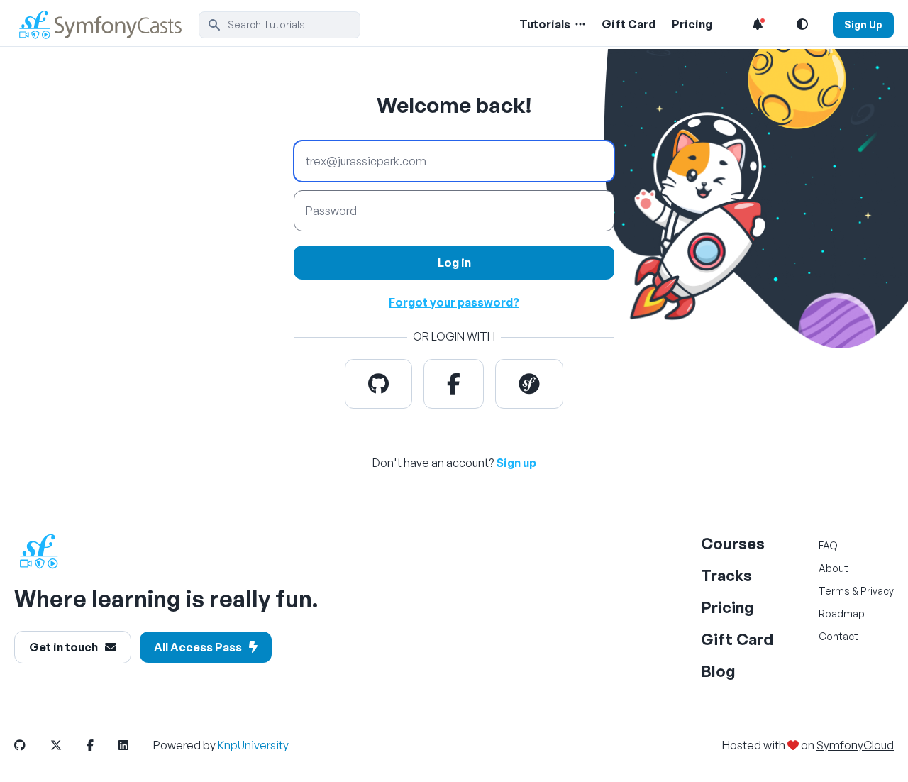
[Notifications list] (757, 24)
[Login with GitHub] (378, 384)
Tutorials (544, 24)
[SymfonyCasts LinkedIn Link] (134, 745)
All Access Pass (198, 647)
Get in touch (63, 647)
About (833, 568)
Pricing (692, 24)
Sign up (516, 463)
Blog (718, 671)
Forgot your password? (454, 302)
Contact (838, 636)
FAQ (828, 545)
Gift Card (628, 24)
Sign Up (863, 24)
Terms (834, 591)
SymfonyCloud (855, 745)
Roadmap (842, 613)
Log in (454, 262)
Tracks (726, 575)
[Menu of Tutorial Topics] (578, 24)
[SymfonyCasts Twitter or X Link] (67, 745)
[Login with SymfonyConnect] (529, 384)
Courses (733, 543)
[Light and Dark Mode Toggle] (802, 24)
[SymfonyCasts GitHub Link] (31, 745)
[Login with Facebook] (453, 384)
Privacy (877, 591)
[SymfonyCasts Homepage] (106, 24)
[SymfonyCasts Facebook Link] (101, 745)
